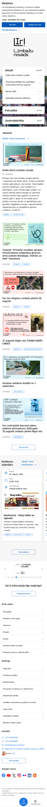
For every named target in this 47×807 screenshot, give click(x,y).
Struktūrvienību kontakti (13, 645)
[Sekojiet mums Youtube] (9, 775)
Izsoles (5, 639)
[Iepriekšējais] (5, 568)
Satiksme (17, 307)
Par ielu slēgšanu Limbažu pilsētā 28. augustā (22, 300)
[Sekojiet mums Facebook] (3, 775)
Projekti (16, 264)
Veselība (26, 264)
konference (18, 534)
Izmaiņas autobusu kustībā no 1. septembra (19, 384)
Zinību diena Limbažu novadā (17, 170)
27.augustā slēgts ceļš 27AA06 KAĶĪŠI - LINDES (23, 342)
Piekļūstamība (8, 682)
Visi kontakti (14, 760)
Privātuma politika (10, 675)
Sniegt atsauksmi (23, 593)
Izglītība (6, 214)
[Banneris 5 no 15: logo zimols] (23, 568)
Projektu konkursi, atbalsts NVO (16, 652)
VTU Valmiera (18, 392)
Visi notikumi (23, 552)
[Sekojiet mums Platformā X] (14, 775)
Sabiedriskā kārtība (10, 695)
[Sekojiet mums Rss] (35, 775)
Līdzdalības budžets (11, 716)
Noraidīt (12, 25)
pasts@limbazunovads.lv (14, 745)
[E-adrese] (6, 753)
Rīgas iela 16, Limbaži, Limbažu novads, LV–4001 (24, 749)
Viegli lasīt (7, 668)
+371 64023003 (11, 737)
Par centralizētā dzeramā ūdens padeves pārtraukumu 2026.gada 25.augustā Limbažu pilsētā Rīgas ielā (22, 428)
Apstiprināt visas (34, 25)
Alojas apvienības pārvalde (32, 349)
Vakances (7, 625)
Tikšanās (28, 534)
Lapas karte (7, 709)
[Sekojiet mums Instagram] (19, 775)
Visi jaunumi (23, 447)
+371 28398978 (11, 741)
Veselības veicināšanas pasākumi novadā (19, 702)
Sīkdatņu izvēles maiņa (12, 722)
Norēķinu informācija (11, 618)
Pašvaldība (7, 612)
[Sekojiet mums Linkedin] (29, 775)
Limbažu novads (18, 214)
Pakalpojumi (18, 437)
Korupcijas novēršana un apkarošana (18, 689)
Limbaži (26, 307)
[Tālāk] (42, 568)
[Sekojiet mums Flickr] (24, 775)
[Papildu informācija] (13, 753)
